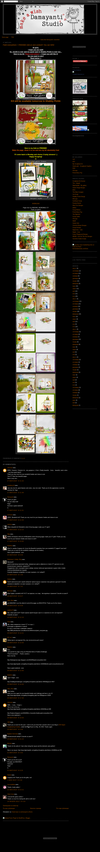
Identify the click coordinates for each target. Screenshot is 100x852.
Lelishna (9, 524)
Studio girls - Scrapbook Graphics (82, 166)
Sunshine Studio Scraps (79, 238)
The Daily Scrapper (78, 192)
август (74, 268)
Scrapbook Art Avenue (79, 181)
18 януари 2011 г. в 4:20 (16, 801)
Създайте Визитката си (78, 74)
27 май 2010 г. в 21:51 (15, 510)
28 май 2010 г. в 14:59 (15, 684)
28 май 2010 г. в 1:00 (15, 574)
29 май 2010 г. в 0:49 (15, 729)
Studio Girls (76, 223)
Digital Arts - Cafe (78, 230)
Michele (9, 743)
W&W (74, 221)
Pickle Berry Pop (77, 172)
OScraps (75, 170)
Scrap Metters (77, 210)
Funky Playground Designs (80, 234)
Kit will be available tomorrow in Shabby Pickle (36, 101)
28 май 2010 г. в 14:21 (15, 633)
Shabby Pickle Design (79, 196)
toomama (10, 514)
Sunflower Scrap (77, 201)
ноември (75, 276)
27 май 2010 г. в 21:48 (15, 492)
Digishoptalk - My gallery (80, 185)
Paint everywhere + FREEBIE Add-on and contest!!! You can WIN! (28, 45)
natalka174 (10, 610)
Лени (8, 621)
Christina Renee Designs (80, 225)
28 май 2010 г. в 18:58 (15, 718)
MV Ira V (9, 637)
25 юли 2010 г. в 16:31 (15, 789)
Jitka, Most (10, 600)
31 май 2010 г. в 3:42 (15, 752)
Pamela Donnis (77, 203)
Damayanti (10, 497)
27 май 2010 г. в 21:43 (15, 481)
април (74, 288)
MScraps (75, 199)
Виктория (10, 591)
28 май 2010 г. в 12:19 (15, 617)
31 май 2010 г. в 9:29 (15, 770)
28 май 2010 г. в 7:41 (15, 586)
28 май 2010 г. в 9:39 (15, 605)
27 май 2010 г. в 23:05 (15, 541)
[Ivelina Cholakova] (73, 72)
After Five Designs (78, 205)
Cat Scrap (75, 194)
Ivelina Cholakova (77, 70)
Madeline (9, 545)
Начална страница (35, 808)
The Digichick (76, 214)
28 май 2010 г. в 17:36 (15, 698)
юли (74, 296)
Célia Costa (10, 794)
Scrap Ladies (76, 216)
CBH (8, 722)
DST (74, 161)
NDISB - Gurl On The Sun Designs (82, 236)
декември (75, 278)
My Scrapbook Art (78, 164)
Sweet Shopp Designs (79, 187)
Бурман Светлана (12, 733)
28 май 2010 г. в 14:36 (15, 642)
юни (74, 293)
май (74, 291)
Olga (8, 534)
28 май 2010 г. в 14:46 (15, 670)
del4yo (74, 207)
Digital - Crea (76, 232)
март (74, 286)
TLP (74, 159)
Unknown (9, 467)
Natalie (9, 775)
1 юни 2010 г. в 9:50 (14, 780)
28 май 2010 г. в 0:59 (15, 555)
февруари (75, 283)
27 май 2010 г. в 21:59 (15, 520)
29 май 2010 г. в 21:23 (15, 739)
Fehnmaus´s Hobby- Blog (14, 559)
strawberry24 (11, 485)
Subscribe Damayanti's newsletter (50, 39)
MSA (74, 190)
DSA (74, 168)
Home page (5, 37)
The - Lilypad (76, 183)
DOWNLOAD (35, 203)
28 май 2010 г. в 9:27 (15, 596)
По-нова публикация (9, 808)
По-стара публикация (62, 808)
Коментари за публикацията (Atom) (22, 812)
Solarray (9, 579)
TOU (12, 37)
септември (76, 271)
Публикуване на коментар (10, 805)
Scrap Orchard (77, 227)
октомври (75, 273)
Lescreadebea (11, 784)
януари (75, 281)
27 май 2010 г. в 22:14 (15, 529)
